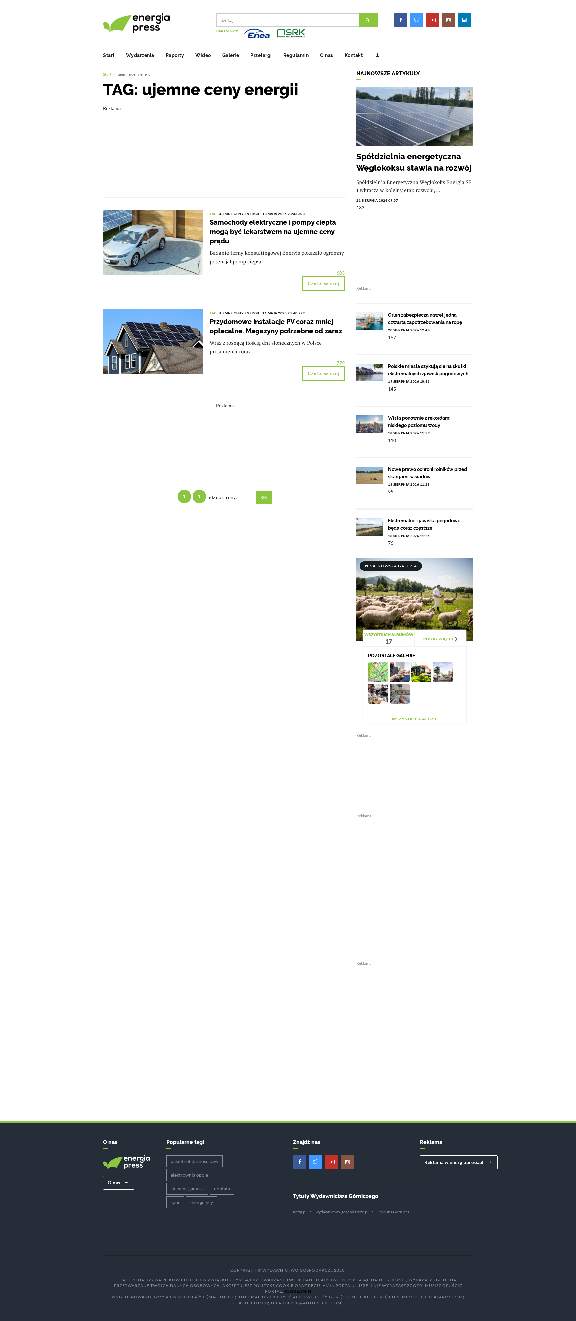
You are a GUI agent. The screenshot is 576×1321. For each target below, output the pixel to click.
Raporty (175, 55)
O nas (326, 55)
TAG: (214, 214)
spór (175, 1202)
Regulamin (296, 55)
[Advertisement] (224, 146)
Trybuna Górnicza (393, 1211)
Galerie (230, 55)
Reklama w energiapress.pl (454, 1162)
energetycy (201, 1202)
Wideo (203, 55)
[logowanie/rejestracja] (374, 55)
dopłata (222, 1188)
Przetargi (261, 55)
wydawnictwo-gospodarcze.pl (342, 1211)
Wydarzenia (140, 55)
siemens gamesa (187, 1188)
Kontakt (354, 55)
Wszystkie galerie (415, 718)
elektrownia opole (189, 1175)
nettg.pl (299, 1211)
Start (109, 55)
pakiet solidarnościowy (194, 1161)
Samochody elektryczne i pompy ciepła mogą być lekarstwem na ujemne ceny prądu (273, 231)
